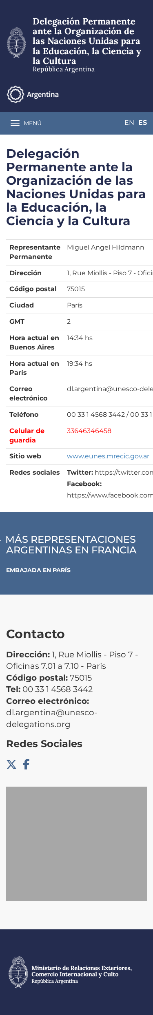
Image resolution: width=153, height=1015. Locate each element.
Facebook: (84, 484)
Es (142, 122)
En (129, 122)
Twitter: (80, 472)
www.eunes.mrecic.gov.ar (108, 456)
